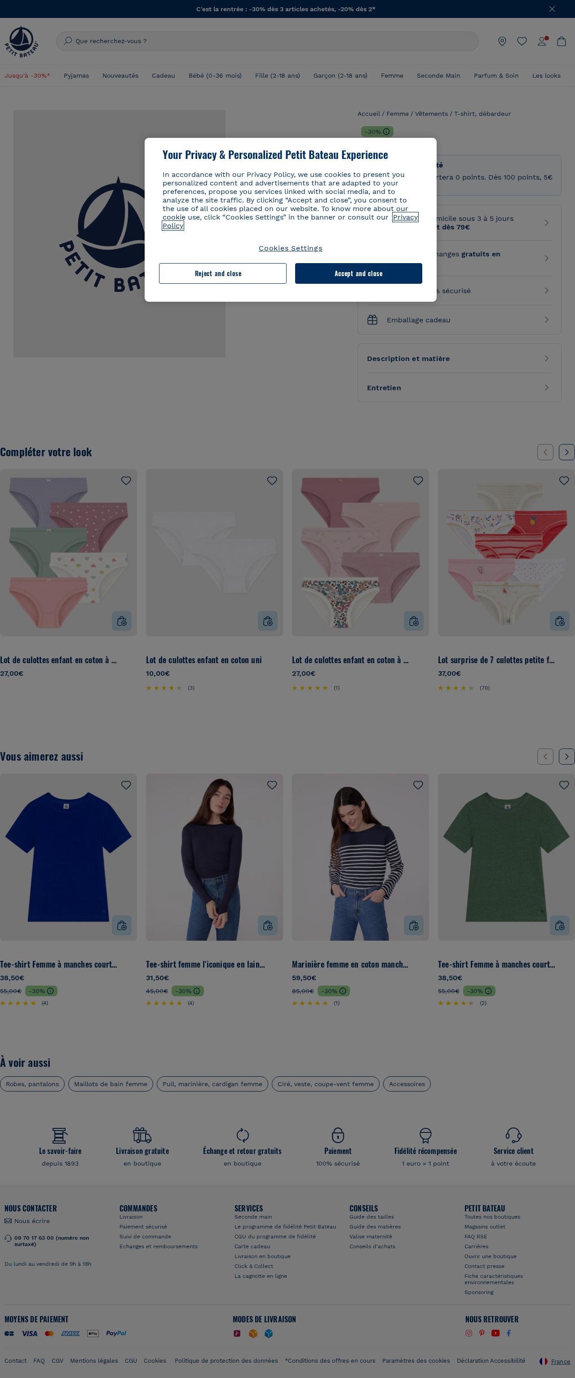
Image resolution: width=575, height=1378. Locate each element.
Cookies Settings (291, 248)
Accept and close (359, 273)
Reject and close (218, 273)
